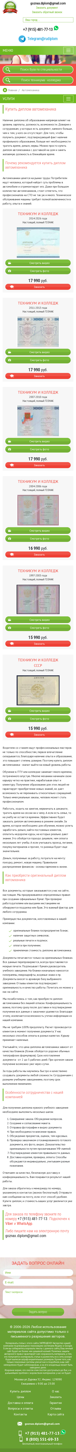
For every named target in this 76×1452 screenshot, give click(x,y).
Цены (20, 1397)
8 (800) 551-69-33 (42, 1439)
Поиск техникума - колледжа (41, 80)
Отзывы (55, 1408)
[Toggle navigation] (68, 50)
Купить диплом (20, 1391)
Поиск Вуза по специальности (41, 69)
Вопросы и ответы (20, 1408)
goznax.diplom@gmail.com (48, 3)
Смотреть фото (39, 271)
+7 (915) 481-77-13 (38, 29)
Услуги (9, 98)
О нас (55, 1391)
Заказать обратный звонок (47, 12)
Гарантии (56, 1403)
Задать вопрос (38, 1312)
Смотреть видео (40, 263)
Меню (8, 50)
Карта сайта (56, 1414)
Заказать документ (47, 7)
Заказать (39, 287)
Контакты (20, 1414)
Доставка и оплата (20, 1403)
